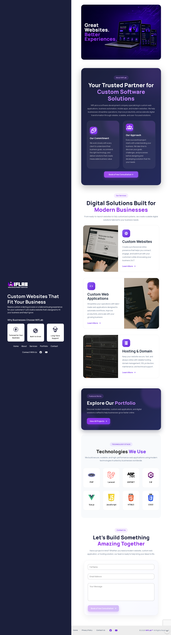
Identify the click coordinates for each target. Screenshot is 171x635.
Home (16, 346)
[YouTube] (116, 630)
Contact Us (101, 630)
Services (33, 346)
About (24, 346)
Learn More (127, 266)
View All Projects (97, 421)
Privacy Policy (87, 630)
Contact (54, 346)
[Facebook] (110, 630)
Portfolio (44, 346)
